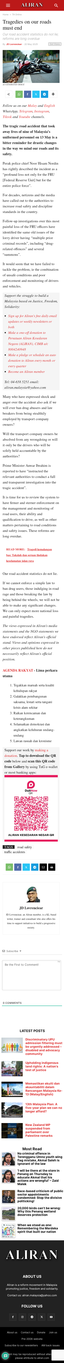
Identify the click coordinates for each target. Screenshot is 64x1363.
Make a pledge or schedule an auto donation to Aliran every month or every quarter (32, 360)
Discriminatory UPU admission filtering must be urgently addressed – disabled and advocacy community (43, 1047)
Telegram (26, 111)
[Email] (43, 867)
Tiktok (7, 116)
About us (12, 1332)
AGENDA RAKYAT (18, 670)
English (49, 105)
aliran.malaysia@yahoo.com (39, 1295)
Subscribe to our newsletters (21, 1345)
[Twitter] (36, 94)
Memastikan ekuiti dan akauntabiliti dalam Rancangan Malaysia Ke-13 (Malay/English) (43, 1089)
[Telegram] (44, 94)
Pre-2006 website (32, 1338)
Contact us (27, 1332)
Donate (41, 1332)
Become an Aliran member (26, 371)
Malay (32, 105)
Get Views (55, 44)
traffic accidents (14, 852)
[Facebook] (27, 94)
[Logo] (32, 1265)
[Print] (51, 867)
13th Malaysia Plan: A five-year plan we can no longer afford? (43, 1107)
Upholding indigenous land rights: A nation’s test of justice (41, 1066)
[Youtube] (51, 1317)
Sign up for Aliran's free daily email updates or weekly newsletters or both (32, 321)
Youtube (24, 116)
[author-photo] (31, 901)
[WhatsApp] (19, 94)
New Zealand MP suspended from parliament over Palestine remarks (39, 1130)
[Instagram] (22, 1317)
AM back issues (50, 1345)
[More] (53, 94)
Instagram (41, 111)
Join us (53, 1332)
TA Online (17, 14)
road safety (24, 847)
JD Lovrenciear (14, 44)
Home (6, 14)
